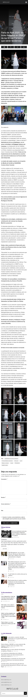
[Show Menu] (26, 2)
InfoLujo (16, 460)
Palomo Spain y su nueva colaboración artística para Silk (8, 622)
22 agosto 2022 (12, 642)
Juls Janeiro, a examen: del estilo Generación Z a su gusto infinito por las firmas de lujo (17, 638)
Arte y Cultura (22, 613)
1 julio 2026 (11, 571)
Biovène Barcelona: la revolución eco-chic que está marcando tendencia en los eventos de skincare (13, 659)
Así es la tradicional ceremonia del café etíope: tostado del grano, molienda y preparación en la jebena (19, 533)
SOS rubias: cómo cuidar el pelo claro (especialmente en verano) (7, 606)
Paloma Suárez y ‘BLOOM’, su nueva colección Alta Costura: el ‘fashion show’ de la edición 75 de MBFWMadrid (13, 645)
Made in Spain (5, 463)
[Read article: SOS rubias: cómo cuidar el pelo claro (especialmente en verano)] (22, 607)
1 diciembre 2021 (5, 619)
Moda (19, 622)
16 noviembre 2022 (6, 601)
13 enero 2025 (9, 666)
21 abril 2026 (15, 651)
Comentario (4, 479)
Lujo (21, 460)
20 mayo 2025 (4, 661)
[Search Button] (25, 693)
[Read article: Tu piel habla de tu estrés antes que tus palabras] (4, 575)
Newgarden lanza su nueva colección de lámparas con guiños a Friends (13, 650)
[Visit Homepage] (6, 2)
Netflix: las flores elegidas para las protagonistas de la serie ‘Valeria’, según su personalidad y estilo (8, 615)
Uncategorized (6, 531)
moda (11, 463)
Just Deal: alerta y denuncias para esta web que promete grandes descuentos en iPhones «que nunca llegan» (14, 665)
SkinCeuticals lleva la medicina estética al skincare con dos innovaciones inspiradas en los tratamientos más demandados (17, 582)
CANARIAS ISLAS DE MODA (11, 458)
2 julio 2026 (11, 558)
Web (2, 510)
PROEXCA (17, 463)
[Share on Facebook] (4, 47)
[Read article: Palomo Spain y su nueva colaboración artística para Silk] (22, 625)
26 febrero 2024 (5, 625)
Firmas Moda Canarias (7, 460)
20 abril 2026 (15, 656)
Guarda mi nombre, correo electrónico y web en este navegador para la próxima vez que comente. (14, 517)
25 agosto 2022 (5, 609)
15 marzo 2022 (12, 647)
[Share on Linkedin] (24, 47)
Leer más (5, 548)
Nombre (3, 497)
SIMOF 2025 (5, 465)
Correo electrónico (6, 504)
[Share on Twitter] (11, 47)
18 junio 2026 (11, 586)
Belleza (20, 597)
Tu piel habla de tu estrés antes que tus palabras (17, 574)
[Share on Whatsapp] (17, 47)
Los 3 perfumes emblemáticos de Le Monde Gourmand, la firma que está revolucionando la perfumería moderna (12, 655)
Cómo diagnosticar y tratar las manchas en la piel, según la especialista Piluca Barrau (8, 598)
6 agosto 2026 (16, 537)
